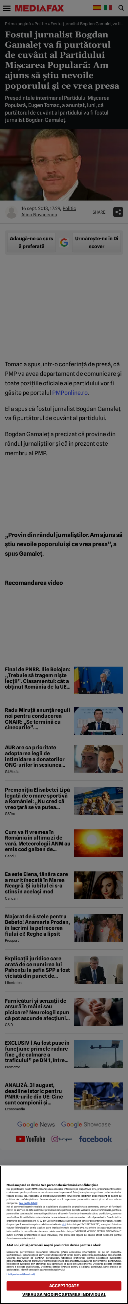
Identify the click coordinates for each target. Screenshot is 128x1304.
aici (64, 1224)
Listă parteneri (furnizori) (21, 1274)
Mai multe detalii (28, 1203)
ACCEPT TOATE (64, 1285)
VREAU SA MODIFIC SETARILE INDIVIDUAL (64, 1294)
